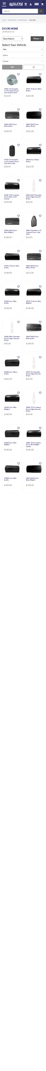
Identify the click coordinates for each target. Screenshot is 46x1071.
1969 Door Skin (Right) (10, 408)
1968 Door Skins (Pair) (10, 373)
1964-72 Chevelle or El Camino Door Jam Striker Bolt (11, 91)
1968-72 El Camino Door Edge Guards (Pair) (33, 409)
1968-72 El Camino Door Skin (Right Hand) (33, 444)
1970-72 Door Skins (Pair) (34, 90)
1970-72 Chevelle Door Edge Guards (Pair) (33, 374)
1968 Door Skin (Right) (10, 443)
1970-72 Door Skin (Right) (33, 302)
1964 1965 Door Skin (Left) (32, 337)
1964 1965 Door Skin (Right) (32, 479)
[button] (36, 4)
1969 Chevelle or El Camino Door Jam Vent (33, 232)
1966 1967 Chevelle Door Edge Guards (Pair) (34, 197)
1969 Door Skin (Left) (10, 302)
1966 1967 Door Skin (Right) (10, 231)
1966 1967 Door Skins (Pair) (32, 267)
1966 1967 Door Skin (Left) (10, 125)
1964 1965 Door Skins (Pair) (32, 125)
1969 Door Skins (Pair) (32, 160)
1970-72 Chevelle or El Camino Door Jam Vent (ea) (11, 161)
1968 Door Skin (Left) (10, 479)
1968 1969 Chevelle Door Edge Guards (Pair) (12, 338)
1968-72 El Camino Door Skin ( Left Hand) (11, 197)
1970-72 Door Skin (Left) (11, 267)
